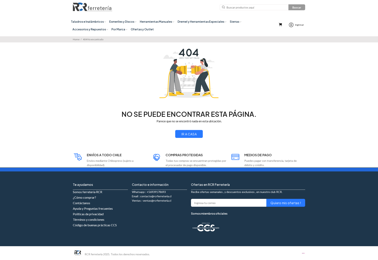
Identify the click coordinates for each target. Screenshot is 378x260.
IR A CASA (189, 134)
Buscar (296, 7)
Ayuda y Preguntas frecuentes (93, 208)
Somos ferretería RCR (87, 192)
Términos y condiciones (88, 219)
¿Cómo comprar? (84, 197)
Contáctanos (81, 203)
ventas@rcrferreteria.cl (157, 200)
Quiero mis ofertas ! (286, 203)
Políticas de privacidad (88, 214)
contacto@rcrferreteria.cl (155, 196)
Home (76, 39)
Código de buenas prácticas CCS (95, 225)
